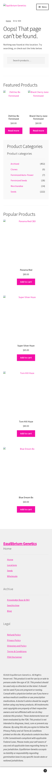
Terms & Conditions (17, 651)
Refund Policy (14, 634)
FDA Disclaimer (14, 657)
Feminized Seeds (19, 180)
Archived (15, 163)
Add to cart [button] (26, 281)
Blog (9, 611)
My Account (8, 772)
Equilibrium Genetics (20, 543)
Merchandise (17, 186)
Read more (13, 130)
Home (8, 21)
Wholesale (12, 576)
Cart (40, 770)
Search (26, 772)
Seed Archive (13, 605)
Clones (14, 169)
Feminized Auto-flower (22, 175)
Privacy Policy (14, 640)
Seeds (13, 191)
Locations (12, 565)
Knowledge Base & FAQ (18, 599)
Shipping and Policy (16, 645)
